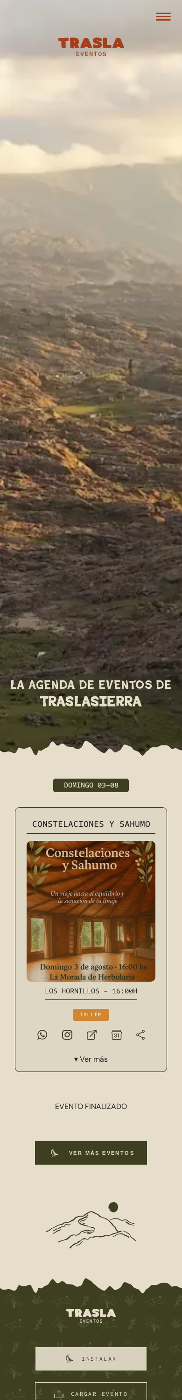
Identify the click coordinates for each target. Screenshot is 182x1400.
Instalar (99, 1359)
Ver (94, 1059)
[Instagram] (67, 1034)
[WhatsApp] (42, 1034)
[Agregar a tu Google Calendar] (117, 1034)
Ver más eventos (101, 1153)
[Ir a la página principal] (91, 1316)
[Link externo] (91, 1034)
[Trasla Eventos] (91, 47)
